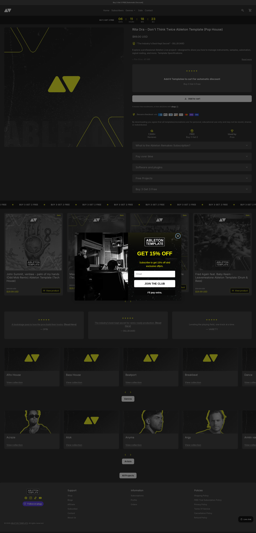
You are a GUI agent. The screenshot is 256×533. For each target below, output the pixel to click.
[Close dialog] (178, 236)
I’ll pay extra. (154, 292)
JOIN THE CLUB (155, 283)
